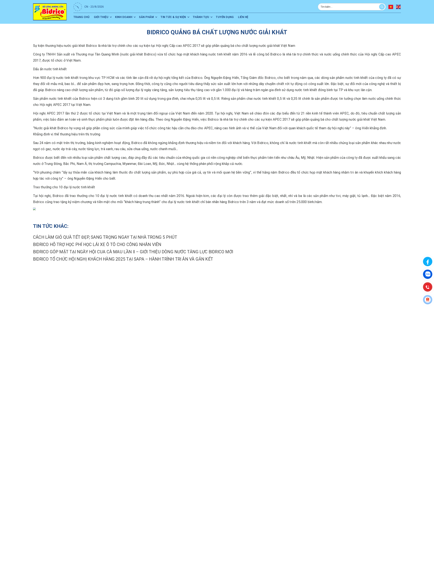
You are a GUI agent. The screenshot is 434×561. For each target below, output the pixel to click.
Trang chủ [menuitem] (81, 17)
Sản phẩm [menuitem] (146, 17)
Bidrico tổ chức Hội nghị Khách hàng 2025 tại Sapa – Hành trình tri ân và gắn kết (123, 259)
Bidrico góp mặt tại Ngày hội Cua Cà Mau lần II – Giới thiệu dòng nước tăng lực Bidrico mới (133, 251)
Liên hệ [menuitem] (243, 17)
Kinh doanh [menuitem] (123, 17)
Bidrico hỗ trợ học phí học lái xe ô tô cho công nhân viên (97, 244)
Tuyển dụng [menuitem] (225, 17)
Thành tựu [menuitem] (201, 17)
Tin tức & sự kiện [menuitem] (173, 17)
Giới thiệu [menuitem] (101, 17)
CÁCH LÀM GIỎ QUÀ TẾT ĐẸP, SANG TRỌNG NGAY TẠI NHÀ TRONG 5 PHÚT (105, 237)
